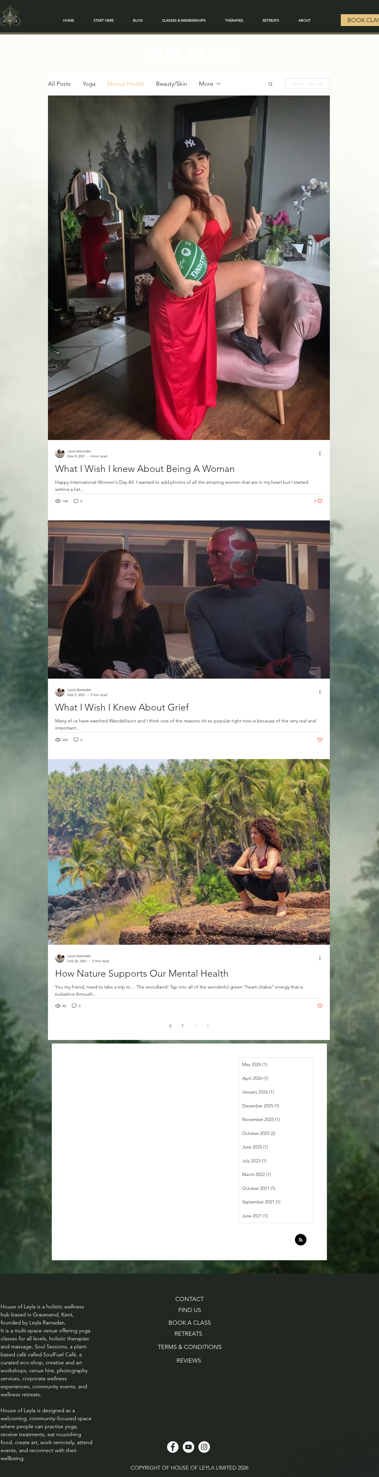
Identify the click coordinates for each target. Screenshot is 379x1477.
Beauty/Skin (171, 83)
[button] (270, 84)
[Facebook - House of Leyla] (173, 1447)
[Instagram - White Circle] (204, 1447)
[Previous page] (170, 1025)
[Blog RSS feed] (300, 1240)
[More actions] (321, 453)
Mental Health (125, 83)
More (206, 83)
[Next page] (207, 1025)
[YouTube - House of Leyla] (188, 1447)
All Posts (59, 83)
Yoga (89, 83)
